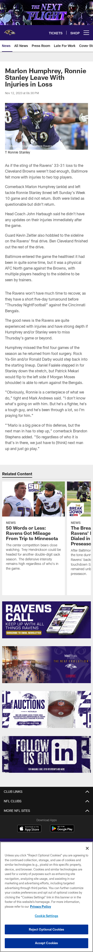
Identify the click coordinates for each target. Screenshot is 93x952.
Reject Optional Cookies (46, 929)
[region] (46, 897)
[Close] (87, 848)
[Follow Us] (46, 754)
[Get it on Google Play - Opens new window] (62, 831)
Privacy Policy (40, 906)
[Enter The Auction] (46, 709)
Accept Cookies (46, 943)
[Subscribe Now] (46, 619)
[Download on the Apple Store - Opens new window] (29, 829)
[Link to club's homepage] (9, 31)
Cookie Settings (46, 916)
